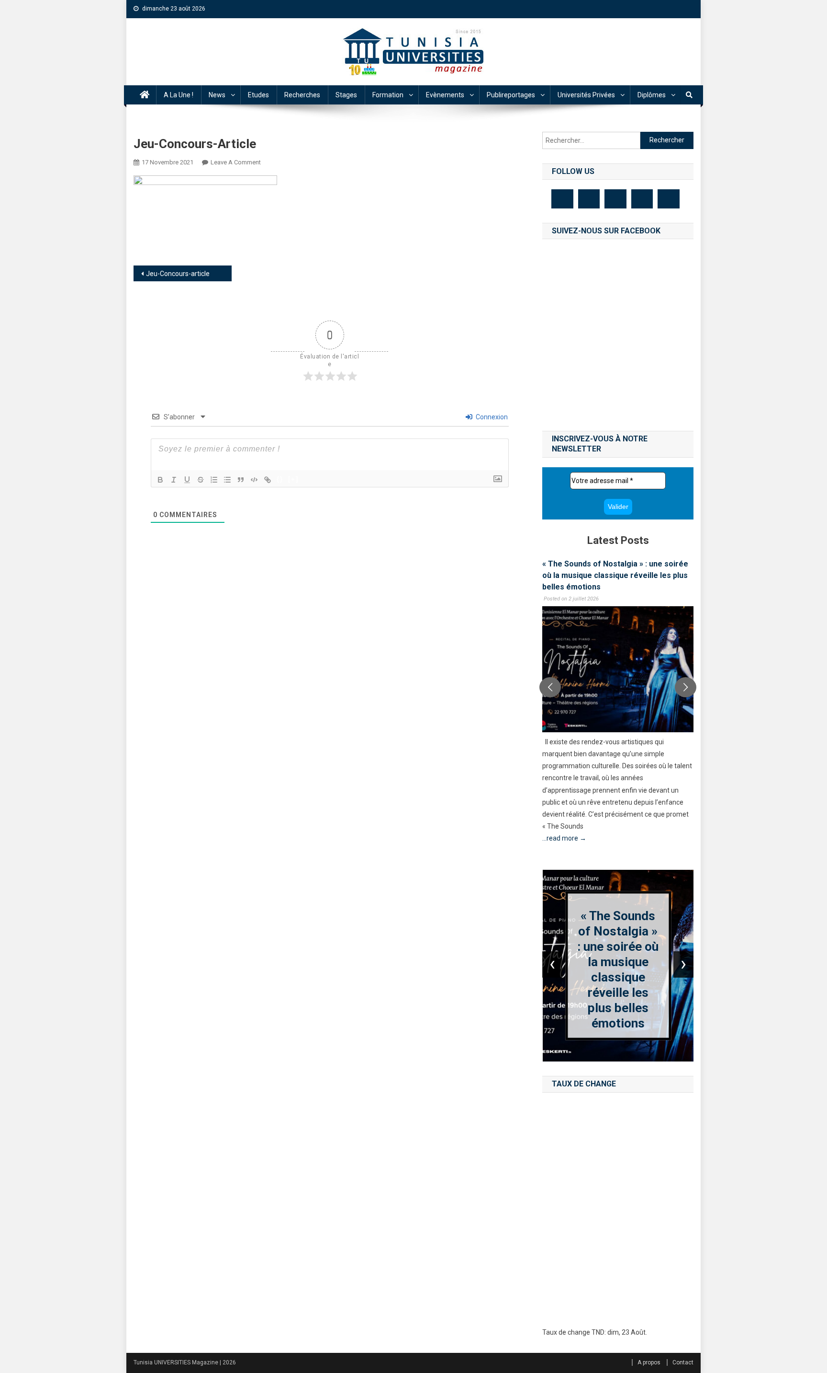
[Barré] (200, 479)
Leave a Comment (236, 162)
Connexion (491, 417)
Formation (387, 95)
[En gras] (160, 479)
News (217, 95)
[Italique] (173, 479)
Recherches (302, 95)
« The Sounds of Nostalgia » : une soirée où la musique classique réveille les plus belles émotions (615, 575)
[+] (293, 479)
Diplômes (651, 95)
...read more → (564, 838)
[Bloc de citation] (240, 479)
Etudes (258, 95)
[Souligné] (187, 479)
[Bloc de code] (254, 479)
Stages (346, 95)
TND (598, 1332)
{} (280, 479)
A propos (648, 1362)
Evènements (445, 95)
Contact (682, 1362)
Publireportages (511, 95)
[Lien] (267, 479)
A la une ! (178, 95)
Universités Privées (586, 95)
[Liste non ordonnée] (227, 479)
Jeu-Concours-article (178, 273)
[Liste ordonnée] (214, 479)
